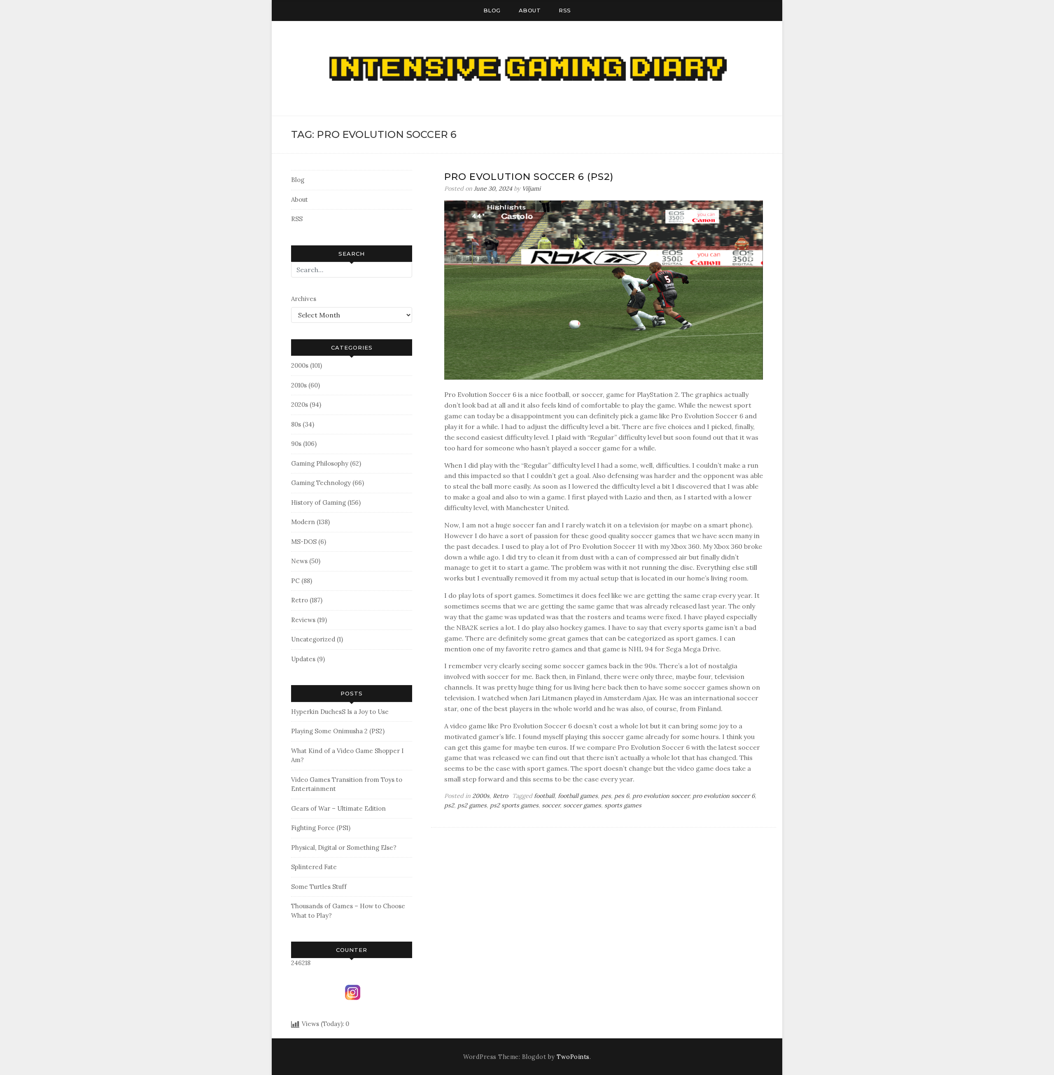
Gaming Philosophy (319, 463)
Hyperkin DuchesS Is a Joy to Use (340, 712)
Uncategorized (313, 639)
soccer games (582, 805)
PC (295, 581)
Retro (299, 600)
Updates (303, 659)
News (299, 561)
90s (296, 444)
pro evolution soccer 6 (724, 796)
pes (606, 796)
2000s (299, 365)
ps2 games (472, 805)
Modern (303, 522)
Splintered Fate (314, 867)
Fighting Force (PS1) (320, 828)
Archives (303, 299)
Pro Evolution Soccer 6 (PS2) (528, 176)
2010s (299, 385)
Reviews (303, 620)
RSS (565, 10)
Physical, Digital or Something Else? (343, 847)
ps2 (449, 805)
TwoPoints (573, 1057)
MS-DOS (304, 542)
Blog (492, 10)
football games (578, 796)
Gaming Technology (321, 483)
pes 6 (621, 796)
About (530, 10)
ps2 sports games (514, 805)
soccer (551, 805)
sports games (622, 805)
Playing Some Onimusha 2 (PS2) (338, 731)
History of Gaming (318, 502)
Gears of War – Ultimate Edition (338, 808)
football (544, 796)
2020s (299, 404)
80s (296, 424)
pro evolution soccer (660, 796)
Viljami (531, 188)
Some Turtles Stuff (319, 887)
